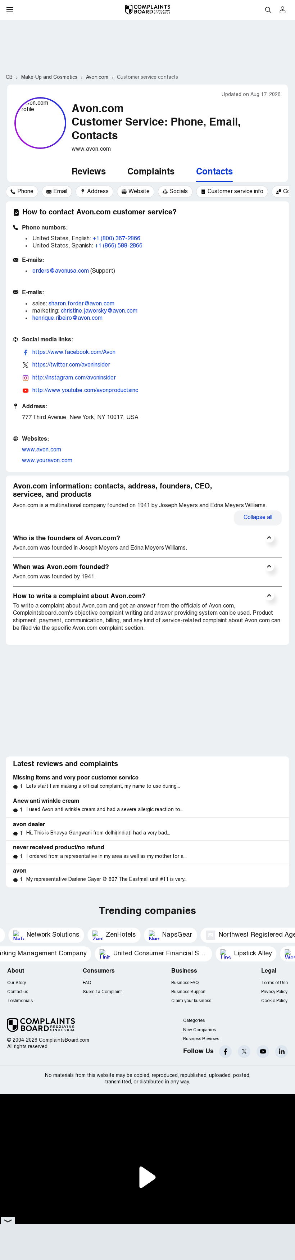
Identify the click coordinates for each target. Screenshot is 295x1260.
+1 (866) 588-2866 (118, 246)
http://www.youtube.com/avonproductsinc (85, 390)
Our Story (16, 983)
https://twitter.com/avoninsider (71, 365)
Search (268, 10)
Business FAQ (185, 983)
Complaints (150, 172)
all (258, 517)
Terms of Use (274, 983)
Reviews (89, 172)
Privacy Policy (274, 992)
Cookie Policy (274, 1001)
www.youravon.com (47, 460)
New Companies (199, 1030)
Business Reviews (201, 1039)
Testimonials (20, 1001)
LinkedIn (281, 1051)
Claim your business (191, 1001)
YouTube (263, 1051)
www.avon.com (41, 449)
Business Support (188, 992)
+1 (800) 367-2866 (116, 238)
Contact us (17, 992)
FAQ (87, 983)
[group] (22, 192)
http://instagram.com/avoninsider (74, 378)
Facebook (225, 1051)
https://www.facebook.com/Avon (73, 352)
